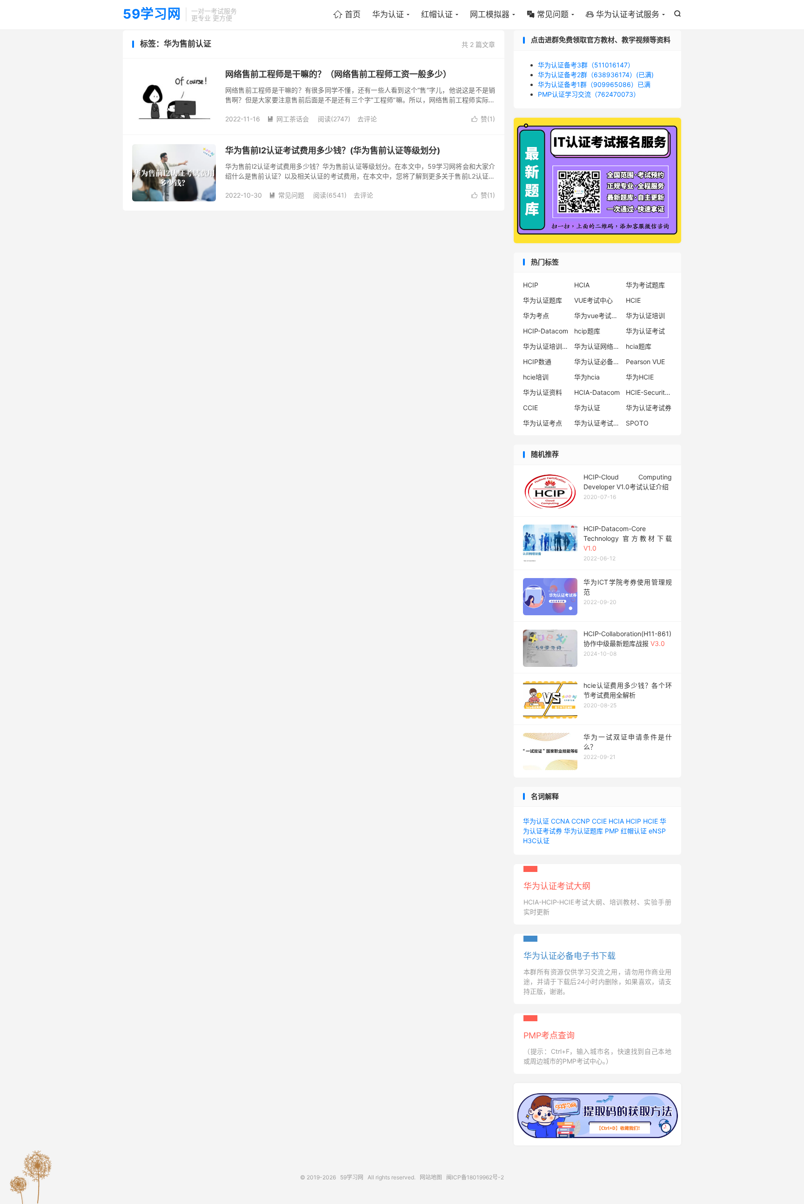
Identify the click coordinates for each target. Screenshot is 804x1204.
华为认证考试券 (648, 408)
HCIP (530, 285)
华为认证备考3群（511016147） (586, 65)
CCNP (580, 821)
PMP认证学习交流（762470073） (589, 94)
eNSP (657, 831)
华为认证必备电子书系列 (597, 362)
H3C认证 (536, 841)
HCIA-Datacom (597, 392)
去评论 (367, 119)
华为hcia (587, 377)
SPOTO (637, 423)
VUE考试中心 (593, 300)
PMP (612, 831)
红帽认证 (437, 14)
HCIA (582, 285)
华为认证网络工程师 (597, 346)
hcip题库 (587, 331)
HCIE (633, 300)
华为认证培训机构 (546, 346)
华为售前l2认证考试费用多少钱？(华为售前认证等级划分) (332, 150)
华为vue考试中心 (597, 315)
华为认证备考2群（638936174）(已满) (596, 75)
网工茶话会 (288, 119)
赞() (483, 119)
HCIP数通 (537, 362)
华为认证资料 (542, 392)
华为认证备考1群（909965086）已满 (594, 84)
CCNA (560, 821)
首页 (347, 14)
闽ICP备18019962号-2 (475, 1177)
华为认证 (388, 14)
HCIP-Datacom (545, 331)
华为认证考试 (645, 331)
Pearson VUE (645, 362)
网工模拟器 (489, 14)
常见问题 (548, 14)
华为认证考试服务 (622, 14)
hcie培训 (536, 377)
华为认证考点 (542, 423)
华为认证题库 (542, 300)
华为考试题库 (645, 285)
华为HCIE (640, 377)
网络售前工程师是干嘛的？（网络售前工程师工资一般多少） (338, 74)
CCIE (530, 408)
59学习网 (152, 14)
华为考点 (536, 315)
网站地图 (431, 1177)
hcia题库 (638, 346)
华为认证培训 (645, 315)
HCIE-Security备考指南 (649, 392)
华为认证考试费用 (597, 423)
